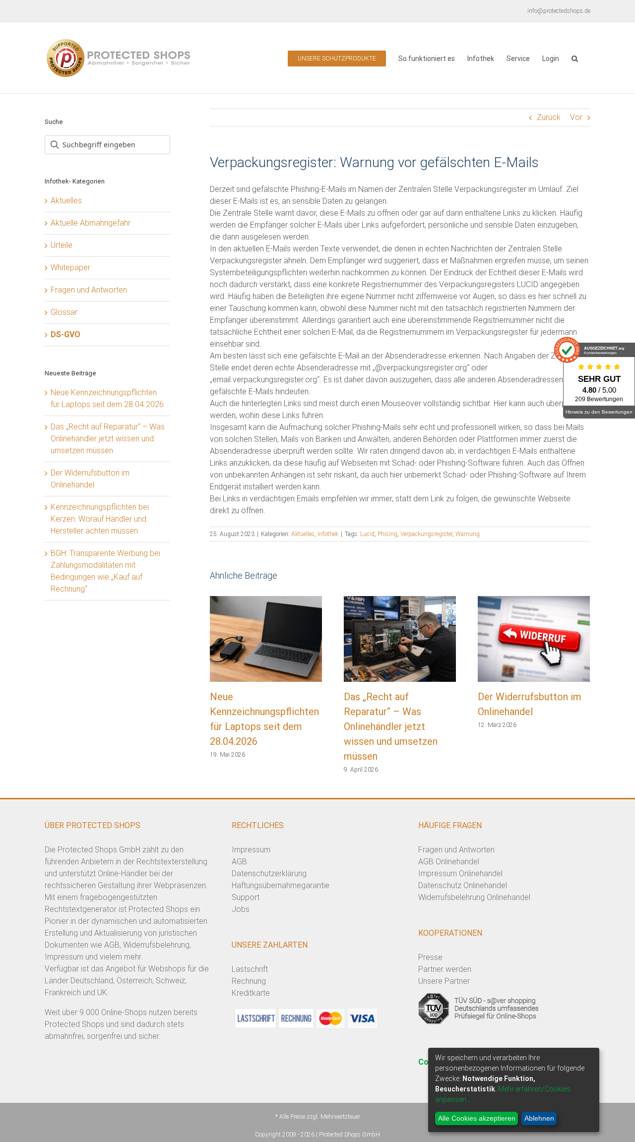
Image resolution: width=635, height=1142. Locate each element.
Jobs (241, 909)
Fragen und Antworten (89, 290)
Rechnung (249, 981)
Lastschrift (250, 969)
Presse (430, 957)
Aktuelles (303, 534)
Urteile (61, 245)
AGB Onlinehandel (448, 861)
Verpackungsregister (426, 534)
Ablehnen (539, 1118)
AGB (239, 861)
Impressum (251, 849)
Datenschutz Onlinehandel (462, 885)
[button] (575, 57)
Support (245, 897)
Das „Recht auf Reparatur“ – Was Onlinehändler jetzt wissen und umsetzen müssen (391, 726)
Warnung (467, 534)
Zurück (549, 117)
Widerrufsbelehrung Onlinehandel (474, 897)
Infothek (328, 534)
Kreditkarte (251, 993)
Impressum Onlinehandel (460, 873)
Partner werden (444, 969)
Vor (576, 117)
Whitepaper (70, 267)
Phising (387, 534)
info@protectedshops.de (558, 10)
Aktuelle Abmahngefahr (90, 223)
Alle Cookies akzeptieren (476, 1118)
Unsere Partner (444, 981)
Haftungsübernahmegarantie (280, 885)
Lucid (367, 534)
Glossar (64, 312)
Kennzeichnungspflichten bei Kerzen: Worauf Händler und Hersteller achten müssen (100, 519)
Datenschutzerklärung (269, 873)
